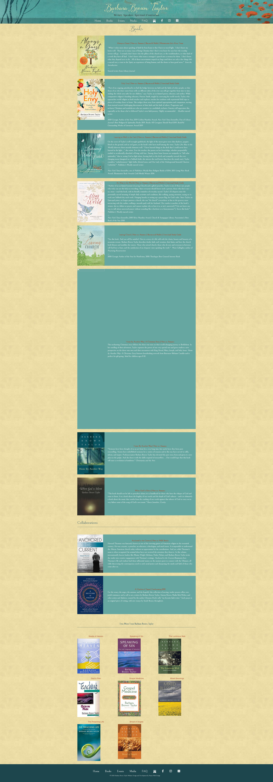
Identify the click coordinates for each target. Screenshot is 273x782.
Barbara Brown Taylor (136, 10)
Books (109, 20)
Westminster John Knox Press (171, 43)
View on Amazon (158, 490)
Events (121, 20)
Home (98, 20)
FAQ (144, 20)
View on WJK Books (160, 540)
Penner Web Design (154, 775)
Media (133, 20)
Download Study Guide (170, 83)
